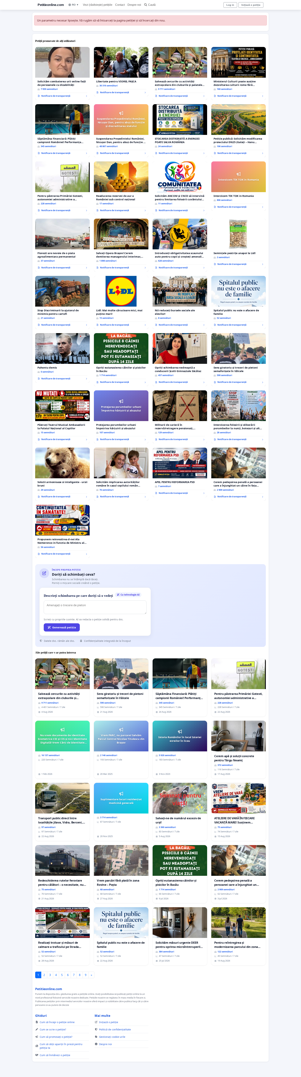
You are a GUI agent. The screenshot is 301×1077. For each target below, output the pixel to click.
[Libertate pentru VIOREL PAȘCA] (121, 71)
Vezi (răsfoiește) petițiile (97, 4)
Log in (230, 4)
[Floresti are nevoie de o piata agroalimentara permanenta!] (62, 245)
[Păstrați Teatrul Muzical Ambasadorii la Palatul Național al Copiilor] (62, 416)
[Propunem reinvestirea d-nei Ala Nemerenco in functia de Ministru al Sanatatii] (62, 531)
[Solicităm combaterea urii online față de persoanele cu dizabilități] (62, 73)
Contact (120, 4)
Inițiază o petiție (250, 4)
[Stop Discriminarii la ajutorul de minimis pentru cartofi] (62, 302)
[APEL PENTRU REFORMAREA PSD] (180, 472)
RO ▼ (75, 4)
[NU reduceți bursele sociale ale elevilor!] (180, 302)
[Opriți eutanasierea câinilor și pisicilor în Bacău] (121, 359)
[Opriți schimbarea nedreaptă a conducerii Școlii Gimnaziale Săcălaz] (180, 359)
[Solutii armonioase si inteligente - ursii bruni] (62, 474)
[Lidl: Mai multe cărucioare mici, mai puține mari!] (121, 302)
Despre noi (134, 4)
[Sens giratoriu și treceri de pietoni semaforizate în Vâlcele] (238, 359)
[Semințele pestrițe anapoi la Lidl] (238, 243)
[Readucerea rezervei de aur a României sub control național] (121, 187)
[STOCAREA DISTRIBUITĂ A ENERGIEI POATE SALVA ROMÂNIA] (180, 130)
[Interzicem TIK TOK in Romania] (238, 186)
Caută (152, 4)
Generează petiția (64, 627)
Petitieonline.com (51, 5)
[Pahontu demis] (62, 358)
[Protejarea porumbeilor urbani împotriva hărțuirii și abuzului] (121, 416)
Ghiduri (41, 1015)
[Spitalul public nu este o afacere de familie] (238, 302)
